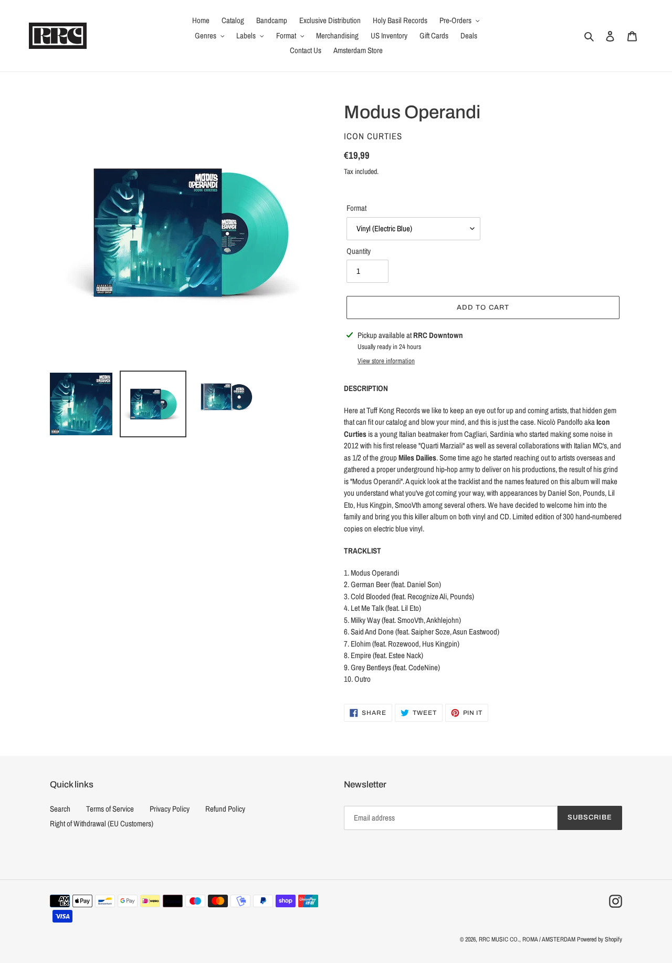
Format (356, 207)
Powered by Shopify (599, 939)
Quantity (358, 251)
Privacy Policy (170, 808)
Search (60, 808)
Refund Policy (225, 808)
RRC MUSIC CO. (499, 939)
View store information (386, 360)
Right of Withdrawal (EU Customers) (101, 823)
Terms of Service (110, 808)
